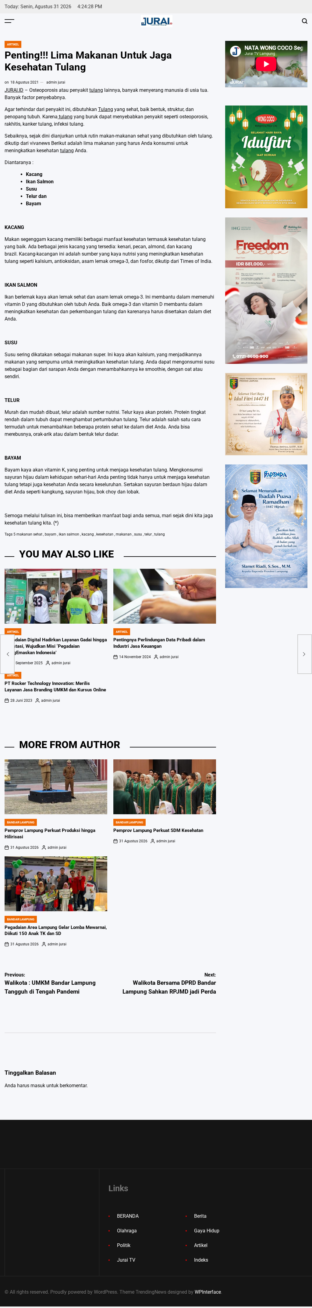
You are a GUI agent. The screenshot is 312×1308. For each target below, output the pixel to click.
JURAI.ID (14, 90)
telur (148, 534)
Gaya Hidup (206, 1231)
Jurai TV (126, 1260)
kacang (88, 534)
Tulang (105, 109)
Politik (123, 1245)
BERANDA (128, 1216)
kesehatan (104, 534)
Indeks (201, 1260)
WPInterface (208, 1292)
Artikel (13, 44)
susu (138, 534)
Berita (200, 1216)
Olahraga (127, 1231)
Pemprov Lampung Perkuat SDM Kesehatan (158, 830)
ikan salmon (69, 534)
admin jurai (55, 82)
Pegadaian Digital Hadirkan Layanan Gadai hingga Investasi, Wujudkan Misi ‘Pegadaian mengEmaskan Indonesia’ (56, 646)
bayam (50, 534)
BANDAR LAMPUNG (20, 822)
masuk (37, 1085)
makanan (124, 534)
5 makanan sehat (27, 534)
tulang (96, 90)
